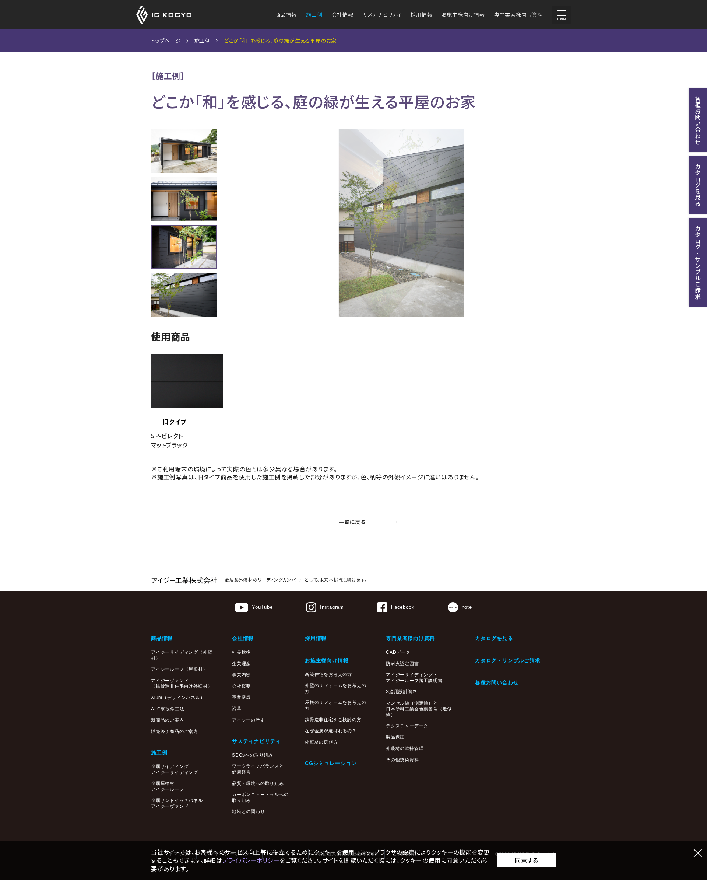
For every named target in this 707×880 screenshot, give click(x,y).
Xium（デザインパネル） (178, 697)
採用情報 (421, 14)
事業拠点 (241, 697)
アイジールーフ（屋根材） (179, 669)
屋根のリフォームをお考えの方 (335, 705)
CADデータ (398, 652)
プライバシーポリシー (250, 860)
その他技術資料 (402, 759)
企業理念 (241, 663)
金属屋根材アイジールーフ (167, 786)
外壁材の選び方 (321, 742)
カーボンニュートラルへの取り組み (260, 797)
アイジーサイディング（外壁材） (181, 655)
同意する (526, 860)
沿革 (237, 708)
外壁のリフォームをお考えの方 (335, 688)
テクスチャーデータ (407, 726)
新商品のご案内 (167, 720)
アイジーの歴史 (248, 720)
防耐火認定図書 (402, 663)
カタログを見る (494, 638)
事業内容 (241, 674)
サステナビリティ (382, 14)
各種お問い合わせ (496, 682)
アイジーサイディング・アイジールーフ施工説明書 (414, 677)
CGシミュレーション (331, 763)
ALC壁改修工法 (167, 709)
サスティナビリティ (256, 741)
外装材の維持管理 (404, 748)
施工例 (314, 14)
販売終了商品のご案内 (174, 731)
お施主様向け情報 (463, 14)
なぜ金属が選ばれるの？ (331, 730)
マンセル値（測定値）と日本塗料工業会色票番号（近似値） (419, 709)
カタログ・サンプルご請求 (508, 660)
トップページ (166, 40)
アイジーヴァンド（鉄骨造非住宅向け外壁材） (181, 683)
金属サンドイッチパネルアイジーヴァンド (177, 803)
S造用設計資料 (402, 691)
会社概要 (241, 686)
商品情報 (286, 14)
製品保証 (395, 737)
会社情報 (343, 14)
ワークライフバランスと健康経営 (258, 769)
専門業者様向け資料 (518, 14)
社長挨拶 (241, 652)
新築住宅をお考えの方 (328, 674)
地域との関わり (248, 811)
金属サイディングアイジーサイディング (174, 769)
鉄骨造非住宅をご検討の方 (333, 719)
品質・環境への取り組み (258, 783)
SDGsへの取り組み (252, 755)
